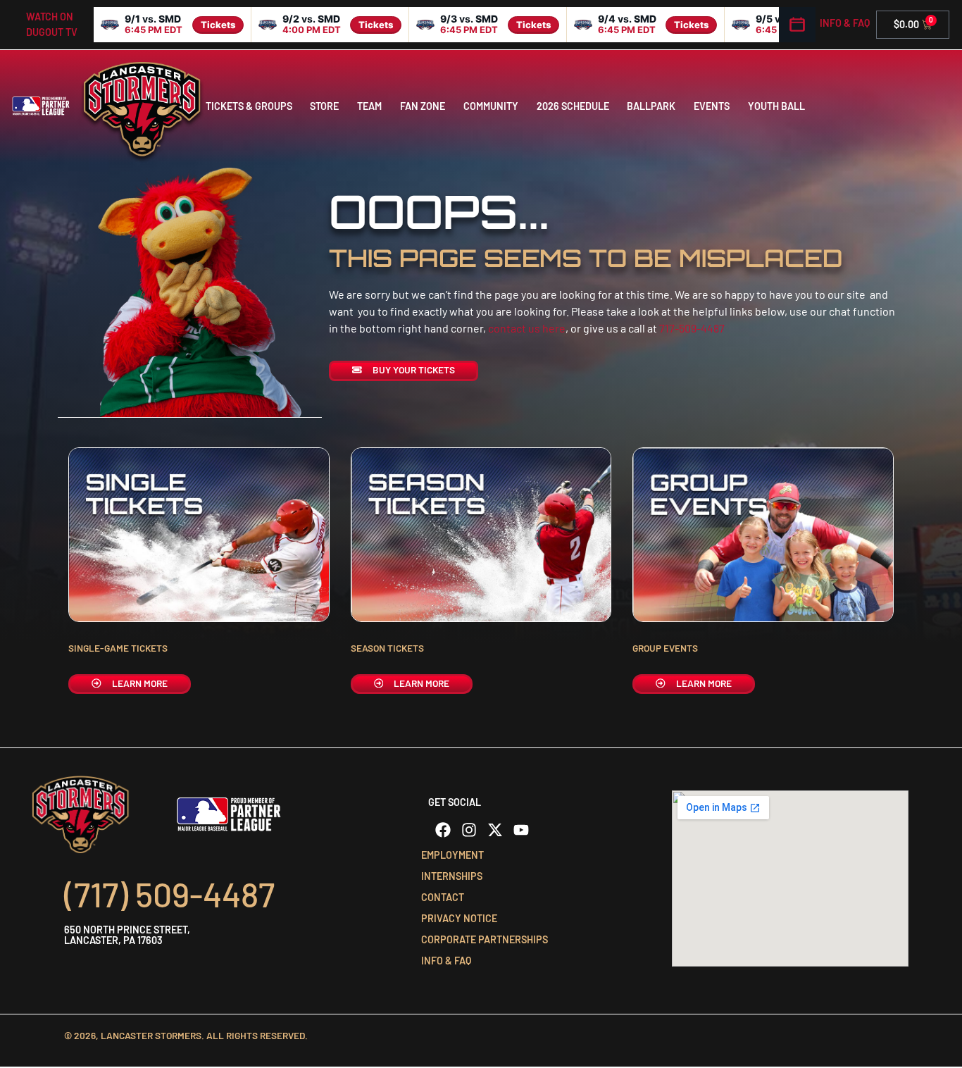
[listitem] (172, 24)
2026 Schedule (573, 106)
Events (712, 106)
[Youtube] (521, 830)
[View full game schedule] (797, 24)
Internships (451, 876)
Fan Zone (422, 106)
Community (490, 106)
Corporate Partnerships (484, 939)
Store (324, 106)
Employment (452, 855)
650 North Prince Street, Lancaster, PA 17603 (127, 934)
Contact (442, 897)
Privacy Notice (459, 918)
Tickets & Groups (249, 106)
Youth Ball (776, 106)
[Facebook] (443, 830)
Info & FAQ (845, 23)
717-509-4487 (692, 328)
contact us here (527, 328)
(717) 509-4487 (169, 894)
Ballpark (651, 106)
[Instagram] (469, 830)
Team (369, 106)
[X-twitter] (495, 830)
